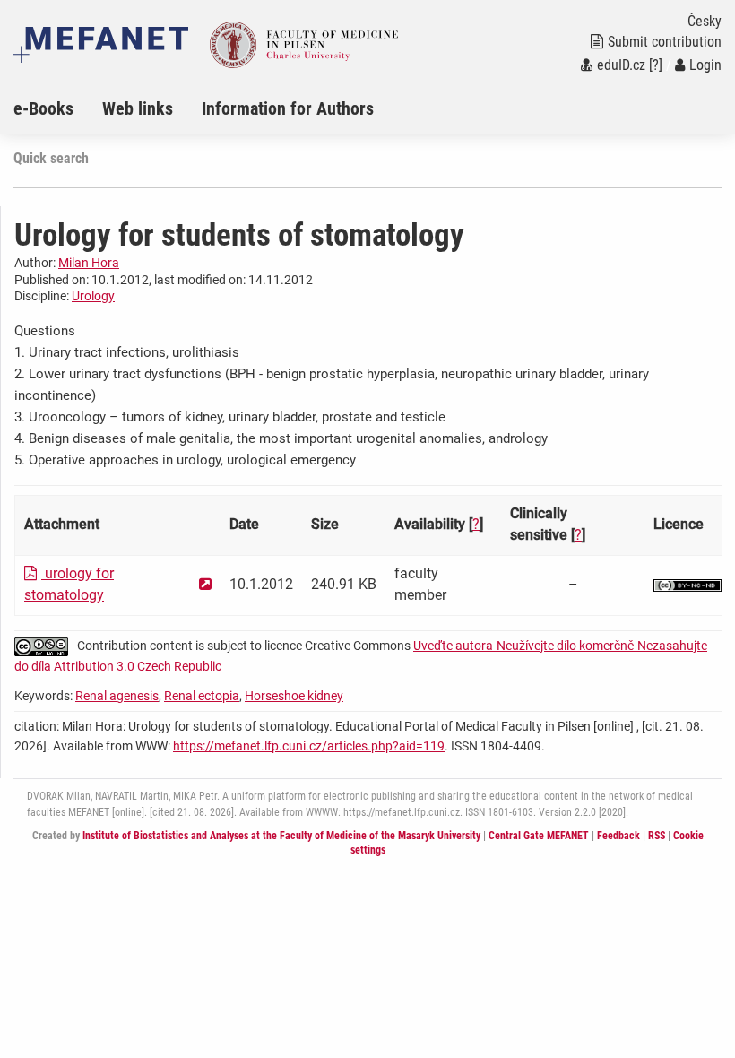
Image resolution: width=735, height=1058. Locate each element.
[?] (655, 65)
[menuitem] (57, 108)
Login (705, 65)
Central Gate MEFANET (539, 835)
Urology (93, 296)
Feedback (618, 835)
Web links (137, 108)
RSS (656, 835)
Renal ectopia (201, 696)
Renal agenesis (117, 696)
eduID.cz (621, 65)
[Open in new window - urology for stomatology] (205, 584)
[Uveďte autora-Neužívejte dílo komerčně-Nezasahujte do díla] (687, 584)
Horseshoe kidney (294, 696)
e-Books (43, 108)
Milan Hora (88, 263)
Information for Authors (288, 108)
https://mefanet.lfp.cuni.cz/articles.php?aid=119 (309, 746)
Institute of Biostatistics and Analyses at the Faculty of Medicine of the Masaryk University (281, 835)
